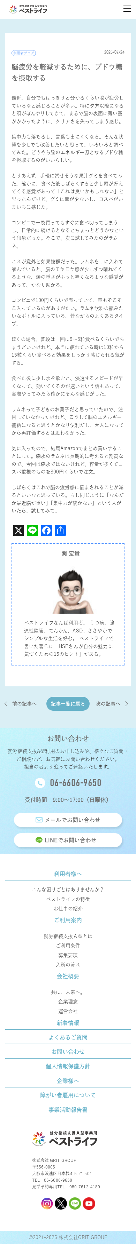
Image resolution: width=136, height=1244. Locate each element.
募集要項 (68, 955)
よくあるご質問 (68, 1037)
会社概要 (68, 976)
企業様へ (68, 1081)
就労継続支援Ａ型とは (68, 936)
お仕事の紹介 (68, 908)
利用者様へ (68, 874)
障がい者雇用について (68, 1095)
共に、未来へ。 (68, 992)
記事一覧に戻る (68, 703)
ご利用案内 (68, 920)
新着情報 (68, 1023)
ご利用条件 (68, 945)
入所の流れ (68, 964)
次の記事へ (108, 703)
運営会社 (68, 1011)
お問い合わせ (68, 1051)
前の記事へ (24, 703)
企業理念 (68, 1001)
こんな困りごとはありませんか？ (68, 889)
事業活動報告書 (68, 1110)
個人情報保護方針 (68, 1066)
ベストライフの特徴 (68, 899)
